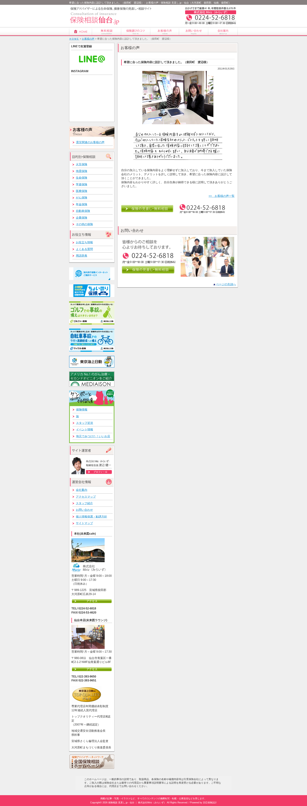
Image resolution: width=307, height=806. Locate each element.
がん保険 (81, 197)
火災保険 (81, 164)
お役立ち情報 (84, 242)
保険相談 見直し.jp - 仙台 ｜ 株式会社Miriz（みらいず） (137, 802)
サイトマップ (84, 523)
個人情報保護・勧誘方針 (91, 516)
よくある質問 (84, 249)
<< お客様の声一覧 (222, 195)
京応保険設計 (210, 802)
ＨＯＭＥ (74, 39)
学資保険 (81, 184)
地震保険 (81, 171)
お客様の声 (88, 39)
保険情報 (81, 409)
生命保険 (81, 177)
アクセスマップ (86, 496)
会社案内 (81, 489)
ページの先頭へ (226, 284)
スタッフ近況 (84, 422)
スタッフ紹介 (84, 503)
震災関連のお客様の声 (90, 142)
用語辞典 (81, 255)
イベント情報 (84, 429)
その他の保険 (84, 224)
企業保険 (81, 217)
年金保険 (81, 204)
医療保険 (81, 190)
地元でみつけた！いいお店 (93, 436)
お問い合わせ (84, 509)
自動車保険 (83, 210)
